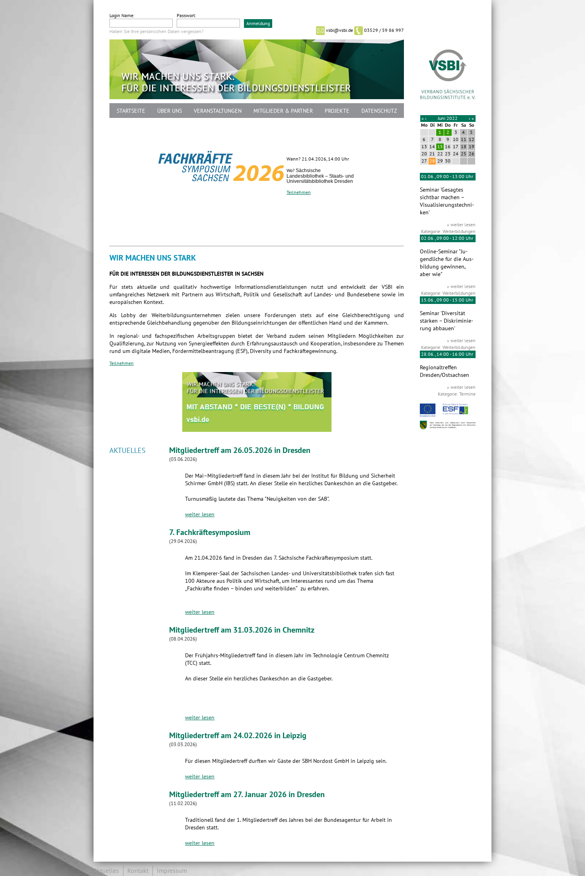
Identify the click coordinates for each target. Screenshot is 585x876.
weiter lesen (199, 514)
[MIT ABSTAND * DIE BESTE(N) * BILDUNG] (257, 430)
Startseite (131, 111)
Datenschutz (379, 111)
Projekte (337, 111)
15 (440, 146)
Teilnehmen (299, 192)
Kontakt (137, 870)
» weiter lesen (461, 224)
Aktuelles (106, 870)
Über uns (169, 111)
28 (432, 161)
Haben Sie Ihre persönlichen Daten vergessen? (156, 31)
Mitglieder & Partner (283, 111)
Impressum (172, 870)
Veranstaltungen (218, 111)
